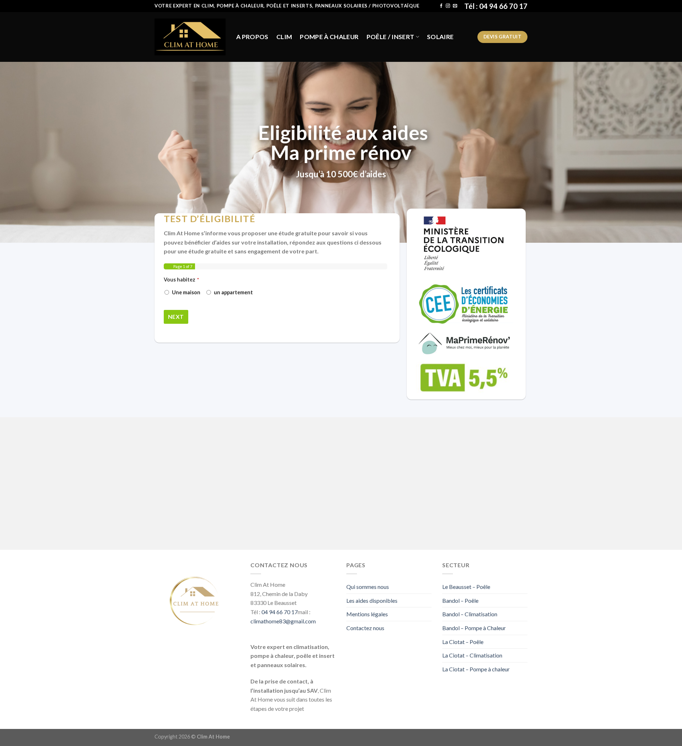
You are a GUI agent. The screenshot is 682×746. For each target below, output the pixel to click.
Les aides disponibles (371, 600)
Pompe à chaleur (329, 37)
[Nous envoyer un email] (455, 6)
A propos (252, 37)
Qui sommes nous (367, 586)
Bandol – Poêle (460, 600)
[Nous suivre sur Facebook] (441, 6)
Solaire (440, 37)
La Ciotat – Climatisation (472, 655)
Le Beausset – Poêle (466, 586)
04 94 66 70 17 (279, 611)
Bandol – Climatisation (469, 614)
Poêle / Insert (391, 37)
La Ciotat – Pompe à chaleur (476, 669)
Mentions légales (367, 614)
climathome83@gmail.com (283, 621)
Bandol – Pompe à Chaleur (474, 627)
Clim (284, 37)
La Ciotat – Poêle (462, 641)
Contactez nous (365, 627)
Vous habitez (181, 280)
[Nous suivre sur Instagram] (448, 6)
